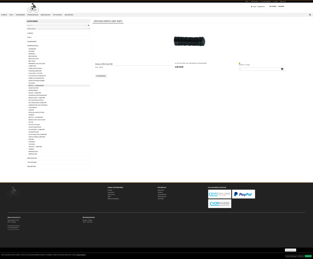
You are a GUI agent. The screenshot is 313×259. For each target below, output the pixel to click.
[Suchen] (88, 25)
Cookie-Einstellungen (291, 256)
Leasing (275, 1)
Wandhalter (33, 151)
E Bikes (4, 15)
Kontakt (110, 190)
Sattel (31, 122)
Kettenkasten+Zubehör (37, 102)
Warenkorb (283, 1)
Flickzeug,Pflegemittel (37, 76)
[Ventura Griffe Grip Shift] (189, 41)
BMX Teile (32, 61)
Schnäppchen (34, 132)
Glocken (32, 83)
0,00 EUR (277, 6)
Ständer (32, 141)
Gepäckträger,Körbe (37, 80)
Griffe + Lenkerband (36, 85)
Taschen (32, 144)
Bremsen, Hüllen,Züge (37, 63)
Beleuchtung (34, 58)
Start (246, 1)
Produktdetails (101, 76)
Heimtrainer (33, 90)
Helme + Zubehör (35, 93)
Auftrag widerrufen (290, 250)
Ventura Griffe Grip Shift (104, 64)
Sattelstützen (34, 124)
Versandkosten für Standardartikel (197, 63)
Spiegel (31, 139)
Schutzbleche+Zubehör (38, 134)
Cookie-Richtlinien (81, 254)
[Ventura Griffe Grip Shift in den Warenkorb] (282, 69)
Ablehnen (301, 256)
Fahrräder (20, 15)
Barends (32, 54)
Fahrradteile (32, 15)
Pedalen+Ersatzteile (36, 112)
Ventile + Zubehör (35, 146)
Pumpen (31, 115)
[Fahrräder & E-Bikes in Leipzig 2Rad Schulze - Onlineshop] (33, 7)
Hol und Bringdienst (266, 1)
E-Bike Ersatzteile (35, 68)
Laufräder (33, 107)
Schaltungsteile (35, 127)
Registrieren (261, 6)
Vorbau (31, 149)
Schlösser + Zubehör (37, 129)
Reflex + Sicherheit (36, 117)
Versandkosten (162, 194)
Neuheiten (69, 15)
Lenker (31, 110)
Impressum (111, 192)
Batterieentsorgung (113, 198)
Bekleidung (45, 15)
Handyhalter (33, 88)
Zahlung (160, 192)
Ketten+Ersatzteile (36, 100)
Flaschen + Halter (35, 73)
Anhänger (32, 49)
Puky (11, 15)
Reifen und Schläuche (37, 119)
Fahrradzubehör (35, 71)
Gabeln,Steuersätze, (36, 78)
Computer (32, 66)
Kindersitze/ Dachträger (38, 105)
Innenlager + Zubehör (37, 97)
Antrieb (31, 51)
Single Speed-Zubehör (37, 137)
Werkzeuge (33, 154)
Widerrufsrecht (162, 196)
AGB (109, 196)
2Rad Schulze (254, 1)
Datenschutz (111, 194)
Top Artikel (57, 15)
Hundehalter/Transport (38, 95)
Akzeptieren (308, 256)
